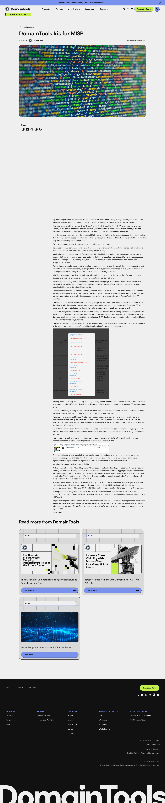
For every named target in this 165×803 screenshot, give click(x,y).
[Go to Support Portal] (128, 9)
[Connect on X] (146, 695)
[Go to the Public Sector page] (18, 14)
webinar (88, 266)
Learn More (57, 512)
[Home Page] (18, 9)
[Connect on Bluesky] (158, 695)
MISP (93, 235)
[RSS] (137, 695)
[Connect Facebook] (142, 695)
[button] (160, 2)
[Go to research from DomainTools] (132, 9)
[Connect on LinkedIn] (150, 695)
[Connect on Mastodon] (154, 695)
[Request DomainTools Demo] (144, 9)
